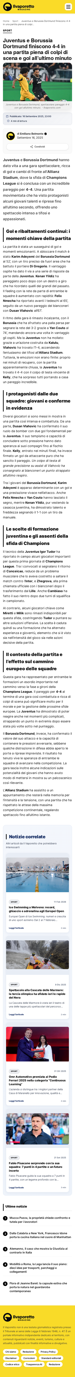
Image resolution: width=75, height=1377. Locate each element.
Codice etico (12, 1364)
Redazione (28, 1351)
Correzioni (29, 1358)
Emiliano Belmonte (31, 133)
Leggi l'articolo (16, 928)
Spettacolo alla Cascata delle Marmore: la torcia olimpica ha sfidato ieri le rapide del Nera (37, 994)
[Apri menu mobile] (68, 6)
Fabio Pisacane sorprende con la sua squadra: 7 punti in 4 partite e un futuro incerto (35, 1166)
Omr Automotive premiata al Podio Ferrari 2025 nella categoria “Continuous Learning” (37, 1080)
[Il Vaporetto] (18, 6)
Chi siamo (10, 1351)
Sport (15, 21)
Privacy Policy (48, 1351)
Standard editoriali (51, 1358)
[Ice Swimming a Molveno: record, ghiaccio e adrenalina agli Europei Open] (37, 875)
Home (6, 21)
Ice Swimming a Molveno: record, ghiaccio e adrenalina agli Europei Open (36, 909)
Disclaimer (11, 1358)
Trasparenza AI (34, 1364)
